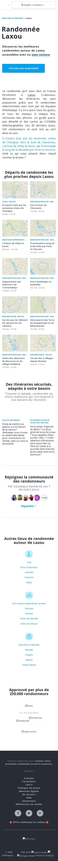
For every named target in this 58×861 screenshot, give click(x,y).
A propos (29, 778)
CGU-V (29, 784)
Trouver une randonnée (23, 68)
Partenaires (29, 781)
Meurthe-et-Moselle (29, 644)
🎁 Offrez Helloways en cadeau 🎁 (29, 822)
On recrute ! (29, 794)
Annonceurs (29, 801)
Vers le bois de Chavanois (37, 142)
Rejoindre (27, 506)
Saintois (29, 613)
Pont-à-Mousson (29, 567)
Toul (29, 562)
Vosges (29, 654)
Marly (29, 582)
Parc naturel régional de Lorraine (29, 603)
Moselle (29, 649)
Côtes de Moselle (29, 618)
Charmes (29, 577)
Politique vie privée (29, 788)
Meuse (29, 659)
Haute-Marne (29, 664)
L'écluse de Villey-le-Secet (18, 146)
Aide (29, 797)
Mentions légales (29, 791)
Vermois (29, 608)
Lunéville (29, 572)
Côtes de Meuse (29, 623)
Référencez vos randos (29, 804)
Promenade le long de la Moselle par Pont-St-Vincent (29, 148)
